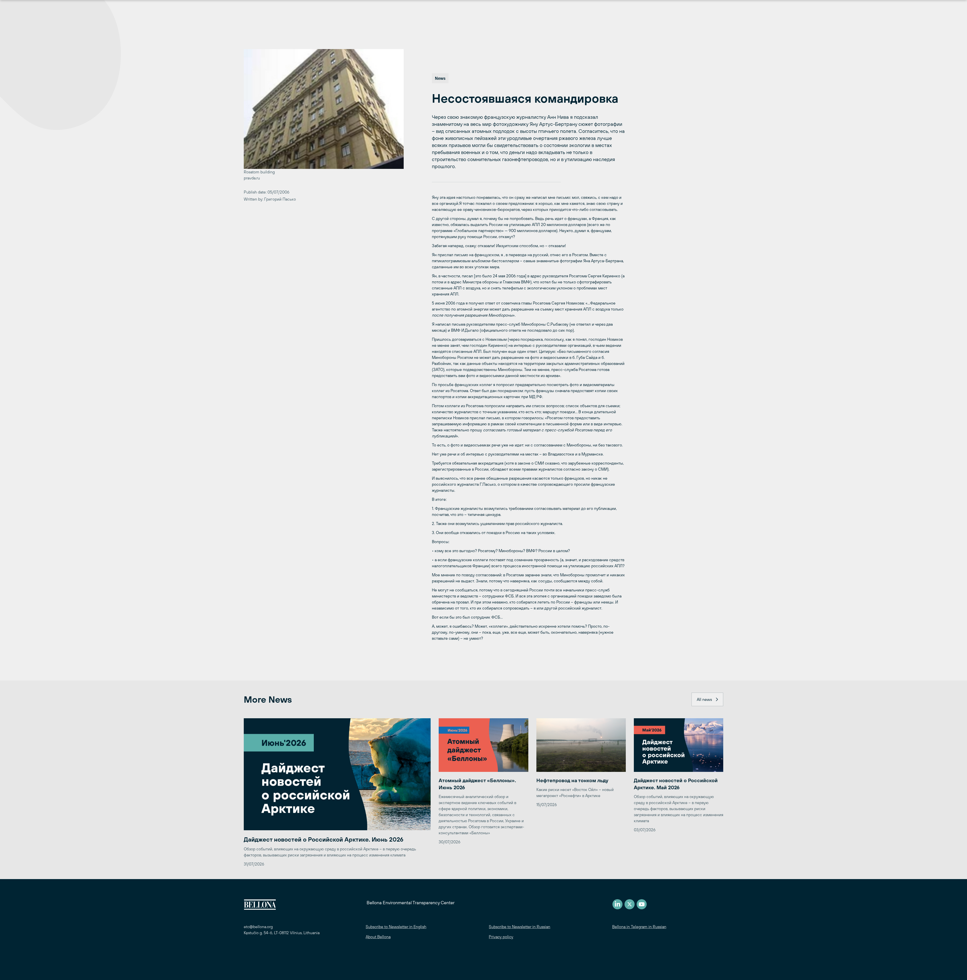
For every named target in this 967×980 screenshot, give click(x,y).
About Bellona (378, 936)
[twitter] (630, 904)
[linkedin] (617, 904)
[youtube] (642, 904)
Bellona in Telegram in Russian (639, 926)
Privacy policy (501, 936)
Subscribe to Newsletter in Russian (519, 926)
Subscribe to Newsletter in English (396, 926)
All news (704, 699)
